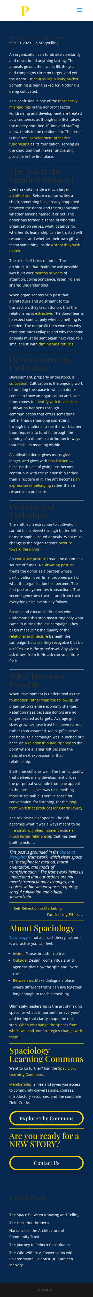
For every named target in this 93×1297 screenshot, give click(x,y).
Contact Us (46, 1162)
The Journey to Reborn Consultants (39, 1244)
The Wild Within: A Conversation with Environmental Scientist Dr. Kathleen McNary (41, 1259)
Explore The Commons (47, 1118)
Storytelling (49, 42)
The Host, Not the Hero (29, 1222)
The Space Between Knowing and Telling (44, 1214)
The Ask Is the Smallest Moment (39, 37)
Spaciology (18, 937)
